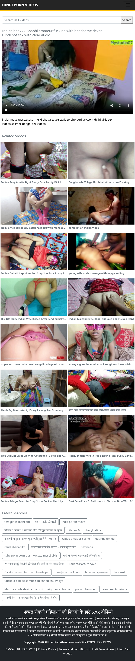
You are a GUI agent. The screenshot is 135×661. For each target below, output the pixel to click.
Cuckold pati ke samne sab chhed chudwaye (33, 581)
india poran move (73, 522)
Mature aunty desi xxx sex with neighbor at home (37, 589)
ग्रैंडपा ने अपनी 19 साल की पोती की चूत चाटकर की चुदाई (33, 530)
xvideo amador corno (76, 539)
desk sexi (119, 572)
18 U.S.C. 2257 (26, 649)
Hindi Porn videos (102, 649)
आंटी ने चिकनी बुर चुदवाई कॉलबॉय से (81, 555)
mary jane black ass (67, 572)
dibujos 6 (74, 530)
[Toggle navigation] (128, 4)
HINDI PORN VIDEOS (20, 4)
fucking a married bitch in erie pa (26, 572)
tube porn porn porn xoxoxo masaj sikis (30, 555)
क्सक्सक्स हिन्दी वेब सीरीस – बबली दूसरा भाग (53, 547)
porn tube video (86, 589)
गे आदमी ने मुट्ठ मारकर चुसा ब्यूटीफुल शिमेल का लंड (30, 539)
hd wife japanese (96, 572)
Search (126, 20)
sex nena (87, 547)
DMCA (9, 649)
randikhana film (14, 547)
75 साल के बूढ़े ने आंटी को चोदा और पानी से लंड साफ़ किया (34, 564)
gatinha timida (105, 539)
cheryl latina (93, 530)
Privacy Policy (47, 649)
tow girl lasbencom (17, 522)
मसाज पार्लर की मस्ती (45, 522)
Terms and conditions (73, 649)
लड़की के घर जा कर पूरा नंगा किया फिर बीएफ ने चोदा (30, 598)
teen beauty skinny (114, 589)
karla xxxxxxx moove (82, 564)
